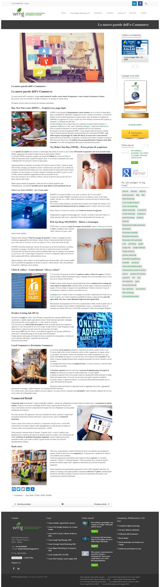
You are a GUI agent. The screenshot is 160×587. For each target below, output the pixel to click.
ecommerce (141, 216)
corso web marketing (130, 208)
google (140, 246)
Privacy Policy (16, 558)
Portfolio (110, 13)
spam (137, 283)
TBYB (42, 495)
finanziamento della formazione (134, 227)
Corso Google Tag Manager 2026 (59, 540)
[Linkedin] (134, 3)
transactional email (129, 287)
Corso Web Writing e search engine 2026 (62, 559)
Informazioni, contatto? (136, 136)
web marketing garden (131, 298)
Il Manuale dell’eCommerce (128, 534)
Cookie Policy (28, 558)
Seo (133, 280)
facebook (140, 220)
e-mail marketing (129, 216)
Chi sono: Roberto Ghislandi (129, 530)
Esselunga (53, 294)
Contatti (26, 3)
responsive (126, 280)
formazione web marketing (132, 242)
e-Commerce (18, 495)
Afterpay (86, 126)
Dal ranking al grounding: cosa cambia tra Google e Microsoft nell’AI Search (102, 525)
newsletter (135, 265)
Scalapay (59, 124)
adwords (134, 193)
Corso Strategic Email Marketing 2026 (62, 544)
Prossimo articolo (100, 504)
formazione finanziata (130, 238)
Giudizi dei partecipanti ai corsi (130, 549)
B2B (137, 197)
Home (63, 13)
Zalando (37, 405)
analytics (142, 193)
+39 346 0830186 (21, 546)
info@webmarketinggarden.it (28, 549)
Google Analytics (128, 253)
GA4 (124, 246)
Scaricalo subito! (135, 127)
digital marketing (129, 212)
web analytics (140, 291)
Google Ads (126, 250)
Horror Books (123, 538)
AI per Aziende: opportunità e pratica (61, 523)
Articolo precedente (24, 504)
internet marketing (129, 257)
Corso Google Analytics (131, 205)
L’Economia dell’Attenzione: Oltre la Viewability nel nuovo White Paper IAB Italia (101, 539)
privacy (125, 276)
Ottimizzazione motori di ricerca (134, 272)
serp (138, 280)
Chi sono (132, 13)
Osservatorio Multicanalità (132, 268)
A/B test (125, 193)
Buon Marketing (128, 201)
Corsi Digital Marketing (78, 13)
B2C (143, 197)
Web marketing (128, 295)
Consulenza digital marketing (129, 526)
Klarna (52, 117)
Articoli (120, 13)
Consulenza (98, 13)
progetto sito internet (137, 276)
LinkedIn (126, 265)
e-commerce (142, 212)
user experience (128, 291)
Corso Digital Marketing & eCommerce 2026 (124, 582)
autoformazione (128, 197)
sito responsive (128, 283)
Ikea (51, 304)
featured (125, 223)
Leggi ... (134, 164)
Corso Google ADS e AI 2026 (58, 555)
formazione (126, 231)
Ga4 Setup (132, 246)
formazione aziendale (130, 235)
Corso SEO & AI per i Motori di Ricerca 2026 (95, 579)
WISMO (49, 495)
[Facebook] (140, 3)
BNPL (32, 495)
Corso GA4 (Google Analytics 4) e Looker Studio (124, 577)
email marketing (128, 220)
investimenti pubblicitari (131, 261)
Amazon (14, 165)
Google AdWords (139, 250)
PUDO (37, 495)
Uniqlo (52, 283)
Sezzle (101, 126)
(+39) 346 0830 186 (17, 3)
